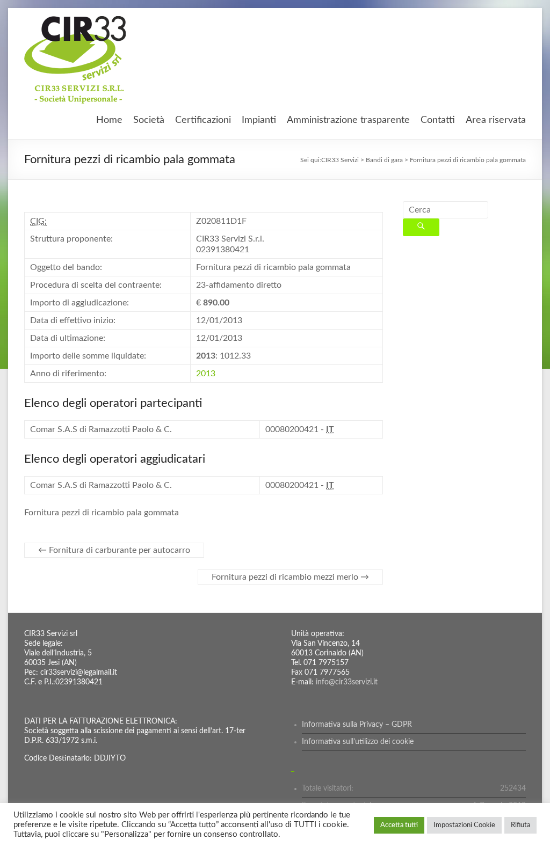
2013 (205, 373)
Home (109, 120)
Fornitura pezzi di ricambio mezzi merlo (290, 577)
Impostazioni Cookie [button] (464, 825)
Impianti (259, 120)
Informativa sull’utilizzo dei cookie (358, 742)
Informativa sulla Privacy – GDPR (357, 724)
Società (148, 120)
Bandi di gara (384, 160)
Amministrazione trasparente (348, 120)
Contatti (438, 120)
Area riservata (496, 120)
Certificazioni (203, 120)
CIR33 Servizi (340, 160)
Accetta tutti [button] (399, 825)
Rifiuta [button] (520, 825)
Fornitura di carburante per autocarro (114, 550)
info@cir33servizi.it (347, 682)
